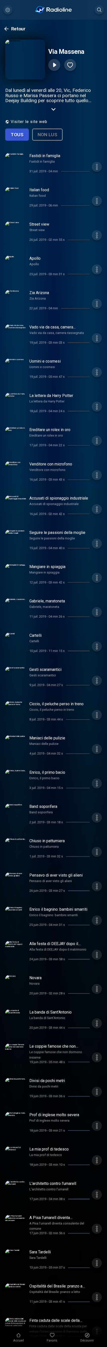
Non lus (47, 134)
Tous (17, 134)
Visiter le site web (29, 121)
